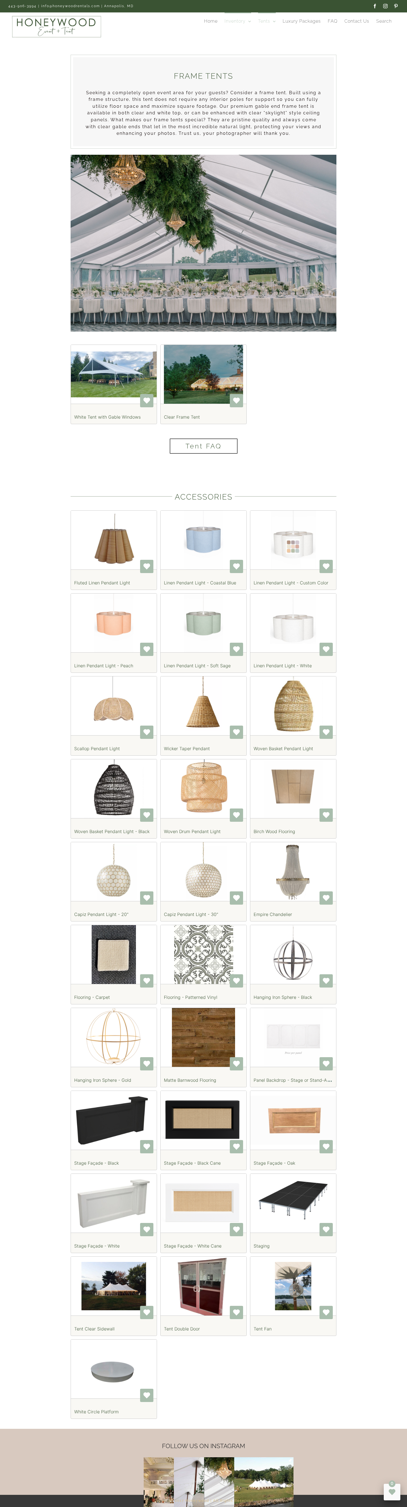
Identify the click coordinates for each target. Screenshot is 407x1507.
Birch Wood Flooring (274, 831)
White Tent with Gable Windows (107, 417)
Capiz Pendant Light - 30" (191, 914)
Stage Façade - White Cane (192, 1246)
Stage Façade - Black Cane (192, 1163)
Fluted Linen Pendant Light (102, 583)
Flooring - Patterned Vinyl (190, 997)
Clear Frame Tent (182, 417)
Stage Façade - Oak (274, 1163)
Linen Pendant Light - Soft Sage (197, 665)
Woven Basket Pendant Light (283, 748)
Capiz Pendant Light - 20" (101, 914)
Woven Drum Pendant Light (192, 831)
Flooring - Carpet (92, 997)
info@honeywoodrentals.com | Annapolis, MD (87, 6)
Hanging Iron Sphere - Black (283, 997)
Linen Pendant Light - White (283, 665)
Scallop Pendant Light (97, 748)
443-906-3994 (22, 6)
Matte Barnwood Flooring (190, 1080)
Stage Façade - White (97, 1246)
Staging (262, 1246)
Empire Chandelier (273, 914)
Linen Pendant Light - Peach (103, 665)
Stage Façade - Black (96, 1163)
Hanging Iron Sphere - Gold (102, 1080)
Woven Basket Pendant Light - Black (112, 831)
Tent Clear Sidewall (94, 1329)
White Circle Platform (96, 1411)
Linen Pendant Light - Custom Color (291, 583)
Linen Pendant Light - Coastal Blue (200, 583)
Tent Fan (263, 1329)
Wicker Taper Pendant (187, 748)
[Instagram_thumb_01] (263, 1460)
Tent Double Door (182, 1329)
